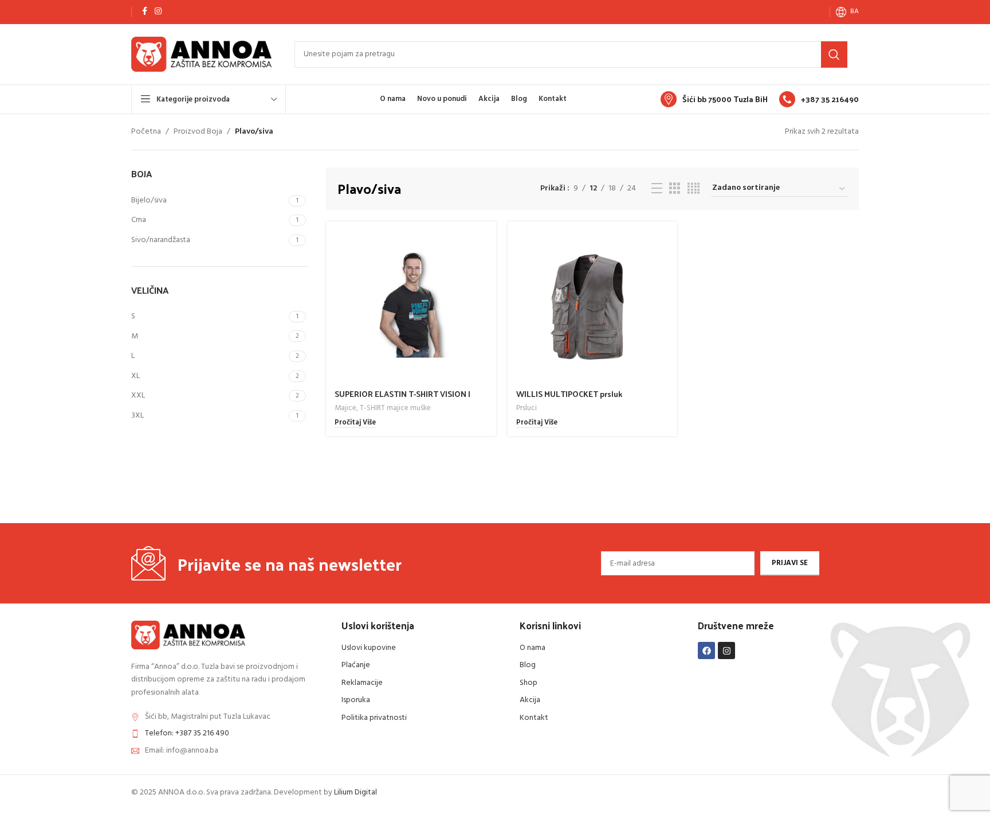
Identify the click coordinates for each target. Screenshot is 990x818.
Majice (345, 408)
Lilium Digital (355, 792)
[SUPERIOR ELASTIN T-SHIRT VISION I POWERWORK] (411, 306)
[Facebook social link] (144, 11)
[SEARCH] (834, 54)
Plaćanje (355, 665)
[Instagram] (726, 650)
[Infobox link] (714, 99)
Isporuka (355, 700)
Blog (528, 665)
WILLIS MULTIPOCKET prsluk (569, 394)
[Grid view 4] (694, 189)
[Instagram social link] (158, 11)
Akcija (530, 700)
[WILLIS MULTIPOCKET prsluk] (592, 306)
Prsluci (526, 408)
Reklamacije (362, 683)
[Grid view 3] (674, 189)
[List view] (656, 189)
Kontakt (534, 717)
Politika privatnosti (374, 717)
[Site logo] (201, 54)
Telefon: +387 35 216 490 (187, 733)
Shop (528, 683)
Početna (146, 132)
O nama (532, 648)
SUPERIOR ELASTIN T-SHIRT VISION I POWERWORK (402, 399)
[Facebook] (706, 650)
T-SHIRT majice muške (395, 408)
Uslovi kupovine (368, 648)
